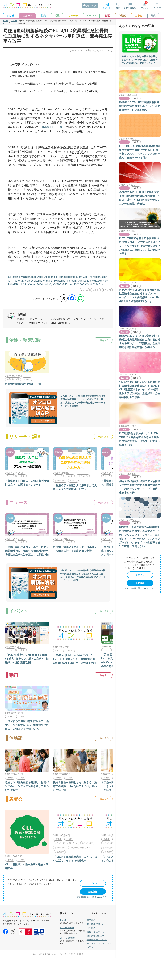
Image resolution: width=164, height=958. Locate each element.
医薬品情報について (97, 939)
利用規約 (91, 928)
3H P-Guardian (67, 937)
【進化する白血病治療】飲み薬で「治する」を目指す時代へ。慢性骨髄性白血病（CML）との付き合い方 (27, 725)
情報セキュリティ (96, 931)
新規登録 (92, 891)
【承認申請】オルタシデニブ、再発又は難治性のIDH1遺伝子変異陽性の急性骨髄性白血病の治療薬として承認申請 (27, 550)
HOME (5, 22)
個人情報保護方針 (96, 924)
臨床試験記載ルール (97, 935)
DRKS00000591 (52, 127)
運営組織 (91, 920)
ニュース (14, 22)
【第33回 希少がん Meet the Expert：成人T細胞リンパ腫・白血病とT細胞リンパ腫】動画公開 (27, 658)
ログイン (92, 883)
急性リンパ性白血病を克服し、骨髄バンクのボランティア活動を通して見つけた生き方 (27, 786)
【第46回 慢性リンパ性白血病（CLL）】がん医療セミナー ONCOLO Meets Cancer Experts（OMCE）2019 (75, 659)
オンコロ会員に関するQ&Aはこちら (92, 897)
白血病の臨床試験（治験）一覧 (23, 383)
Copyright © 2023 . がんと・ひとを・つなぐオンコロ (58, 954)
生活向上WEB (67, 927)
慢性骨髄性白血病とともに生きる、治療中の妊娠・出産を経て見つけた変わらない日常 (75, 786)
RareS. (63, 920)
